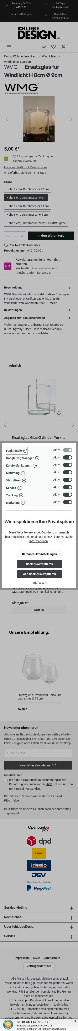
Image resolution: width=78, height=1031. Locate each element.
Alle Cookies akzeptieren (39, 574)
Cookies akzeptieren (39, 564)
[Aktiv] (67, 450)
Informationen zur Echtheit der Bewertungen (41, 1028)
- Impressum (39, 582)
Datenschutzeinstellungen (39, 554)
